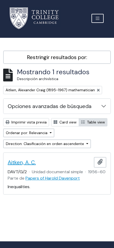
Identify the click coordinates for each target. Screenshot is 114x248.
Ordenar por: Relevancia (27, 132)
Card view (67, 122)
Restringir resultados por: (57, 57)
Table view (95, 122)
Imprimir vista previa (28, 122)
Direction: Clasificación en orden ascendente (45, 143)
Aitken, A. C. (22, 162)
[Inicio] (37, 18)
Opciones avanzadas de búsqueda (49, 106)
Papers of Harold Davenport (52, 178)
